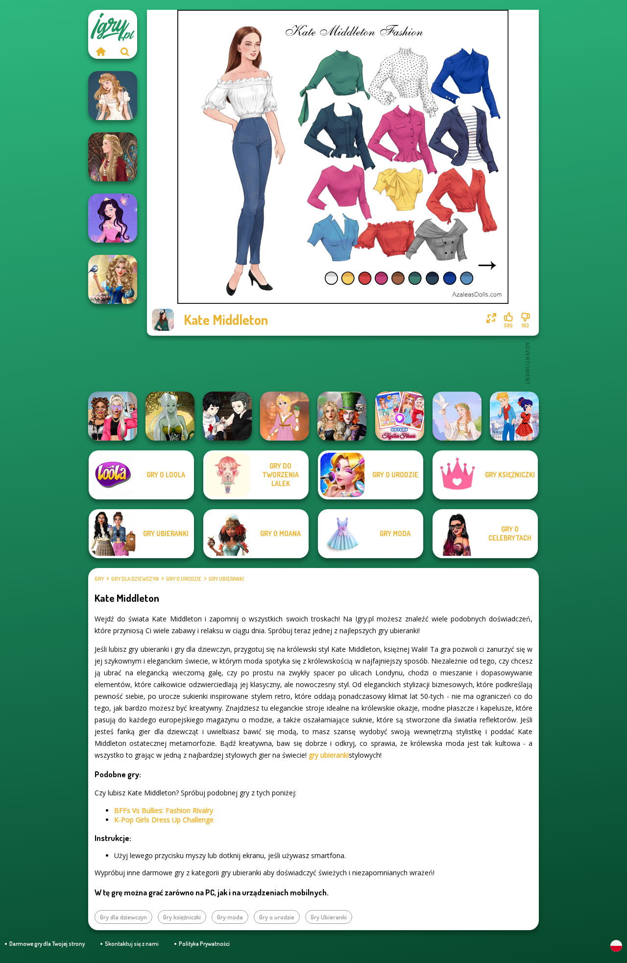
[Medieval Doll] (112, 156)
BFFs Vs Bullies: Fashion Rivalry (163, 810)
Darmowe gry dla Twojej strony (47, 943)
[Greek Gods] (457, 416)
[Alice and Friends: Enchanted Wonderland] (341, 416)
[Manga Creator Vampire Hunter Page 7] (227, 416)
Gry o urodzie (183, 578)
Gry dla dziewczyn (135, 578)
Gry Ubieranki (226, 578)
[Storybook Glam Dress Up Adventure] (112, 279)
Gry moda (230, 917)
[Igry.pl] (100, 51)
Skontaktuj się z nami (132, 943)
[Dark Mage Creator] (169, 416)
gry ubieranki (329, 755)
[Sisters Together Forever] (399, 416)
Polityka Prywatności (204, 943)
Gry (99, 578)
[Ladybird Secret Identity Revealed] (514, 416)
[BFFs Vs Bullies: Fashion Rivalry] (112, 416)
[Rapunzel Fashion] (284, 416)
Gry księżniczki (182, 917)
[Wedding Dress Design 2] (112, 95)
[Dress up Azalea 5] (112, 218)
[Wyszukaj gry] (125, 51)
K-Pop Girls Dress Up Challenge (164, 819)
